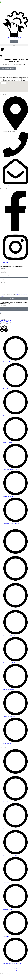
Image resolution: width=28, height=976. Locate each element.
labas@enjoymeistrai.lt (5, 320)
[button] (14, 45)
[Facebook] (2, 330)
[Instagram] (6, 330)
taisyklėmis (17, 294)
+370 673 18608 (4, 321)
